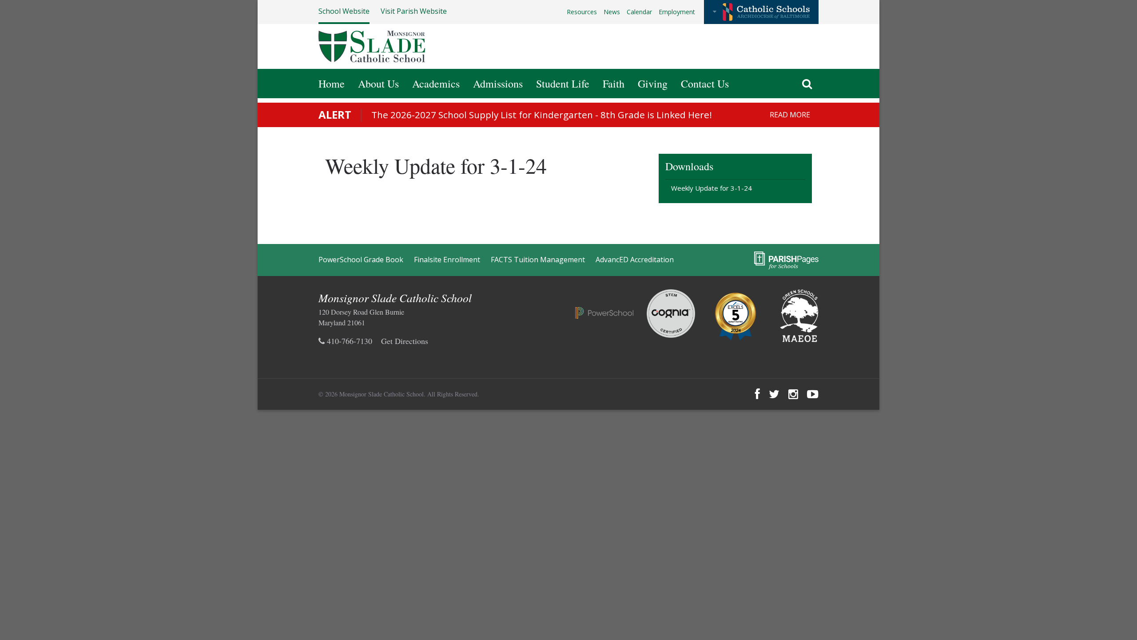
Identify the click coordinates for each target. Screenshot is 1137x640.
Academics (436, 83)
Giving (653, 83)
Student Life (562, 83)
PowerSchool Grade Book (360, 259)
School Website (344, 11)
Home (331, 83)
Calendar (639, 12)
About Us (378, 83)
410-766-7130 (348, 341)
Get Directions (404, 341)
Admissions (498, 83)
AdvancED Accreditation (635, 259)
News (612, 12)
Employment (677, 12)
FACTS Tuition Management (538, 259)
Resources (582, 12)
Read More (790, 115)
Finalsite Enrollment (447, 259)
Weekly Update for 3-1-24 (711, 188)
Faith (613, 83)
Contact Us (705, 83)
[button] (761, 12)
